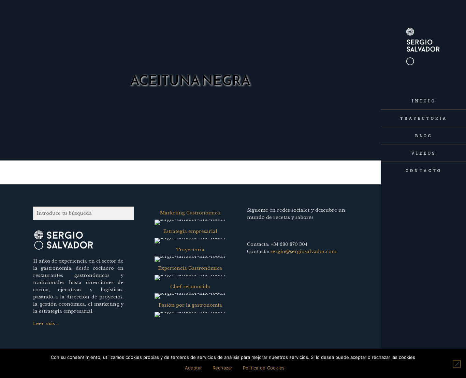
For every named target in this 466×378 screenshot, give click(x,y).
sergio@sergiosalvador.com (303, 251)
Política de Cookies (264, 367)
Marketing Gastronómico (190, 213)
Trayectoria (190, 250)
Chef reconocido (190, 287)
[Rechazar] (457, 364)
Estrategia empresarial (190, 231)
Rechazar (223, 367)
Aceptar (193, 367)
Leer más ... (46, 323)
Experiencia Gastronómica (190, 268)
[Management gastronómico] (423, 46)
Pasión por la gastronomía (190, 305)
